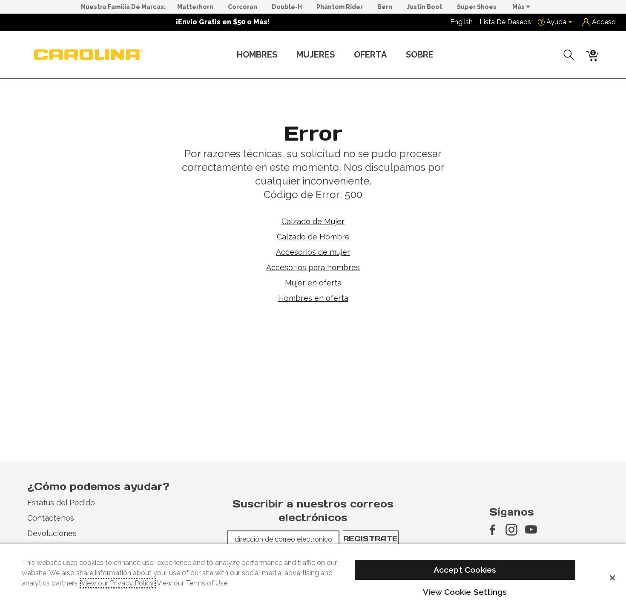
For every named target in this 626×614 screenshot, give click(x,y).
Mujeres (315, 54)
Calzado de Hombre (313, 236)
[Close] (612, 577)
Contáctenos (50, 517)
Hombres (257, 54)
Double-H (287, 6)
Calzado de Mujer (313, 221)
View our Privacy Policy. (118, 583)
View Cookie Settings (465, 592)
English (461, 22)
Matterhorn (195, 6)
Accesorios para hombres (313, 267)
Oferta (370, 54)
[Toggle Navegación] (284, 55)
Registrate (370, 538)
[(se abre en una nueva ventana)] (491, 529)
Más (519, 6)
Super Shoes (477, 6)
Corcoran (242, 6)
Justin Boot (424, 6)
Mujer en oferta (313, 282)
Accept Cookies (465, 569)
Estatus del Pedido (61, 502)
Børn (384, 6)
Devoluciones (52, 533)
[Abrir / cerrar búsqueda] (569, 55)
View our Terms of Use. (193, 583)
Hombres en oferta (313, 298)
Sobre (420, 54)
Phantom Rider (339, 6)
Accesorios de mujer (313, 252)
